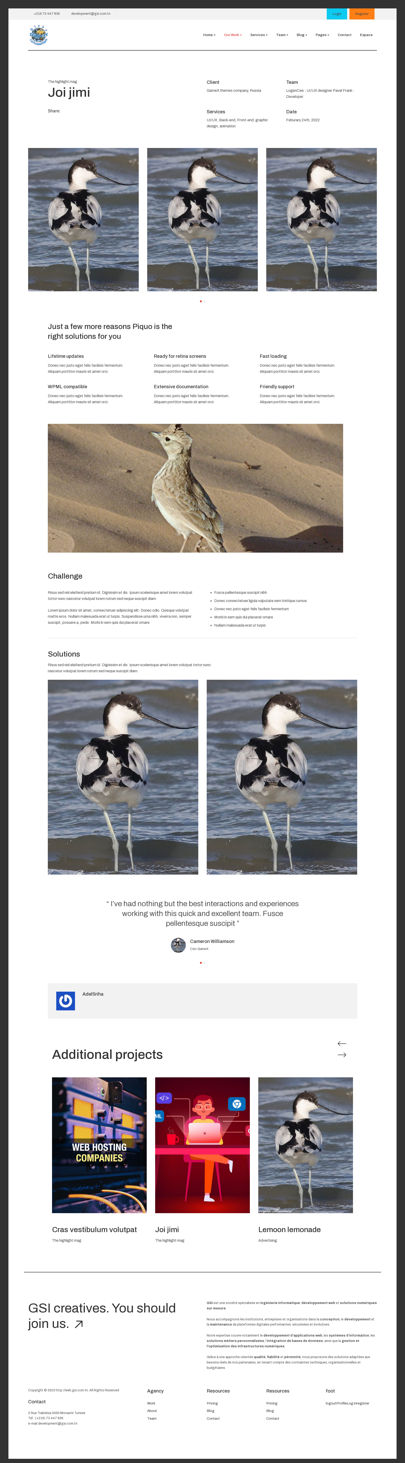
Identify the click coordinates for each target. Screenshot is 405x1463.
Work (151, 1403)
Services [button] (257, 35)
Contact (345, 35)
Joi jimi (167, 1230)
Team (152, 1418)
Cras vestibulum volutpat (94, 1230)
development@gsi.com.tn (90, 13)
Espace (366, 35)
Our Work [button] (231, 35)
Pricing (212, 1403)
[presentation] (341, 1043)
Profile (341, 1403)
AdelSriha (93, 994)
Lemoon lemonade (289, 1230)
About (152, 1411)
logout (331, 1403)
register (362, 1403)
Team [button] (280, 35)
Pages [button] (321, 35)
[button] (201, 301)
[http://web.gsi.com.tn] (38, 34)
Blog (210, 1411)
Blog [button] (300, 35)
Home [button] (208, 35)
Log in (351, 1403)
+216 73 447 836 (47, 13)
